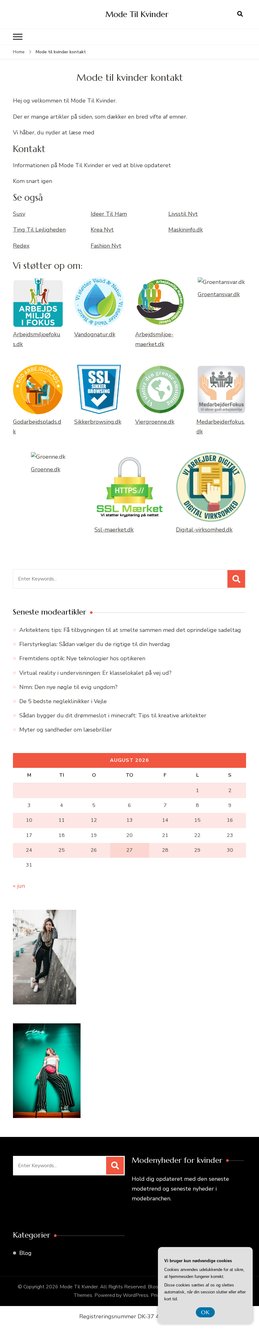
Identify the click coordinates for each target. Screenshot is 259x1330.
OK (205, 1312)
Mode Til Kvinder (136, 14)
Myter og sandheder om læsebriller (65, 729)
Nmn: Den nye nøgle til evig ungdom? (68, 687)
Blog (25, 1253)
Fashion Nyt (106, 246)
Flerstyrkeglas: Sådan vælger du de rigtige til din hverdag (94, 644)
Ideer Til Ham (109, 214)
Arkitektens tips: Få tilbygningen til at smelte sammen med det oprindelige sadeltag (130, 630)
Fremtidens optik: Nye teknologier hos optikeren (82, 658)
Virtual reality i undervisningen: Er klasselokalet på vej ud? (95, 673)
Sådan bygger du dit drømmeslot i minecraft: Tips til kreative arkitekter (112, 715)
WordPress (135, 1295)
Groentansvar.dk (219, 294)
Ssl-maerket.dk (114, 529)
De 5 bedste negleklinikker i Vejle (63, 701)
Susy (19, 214)
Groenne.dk (45, 469)
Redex (21, 246)
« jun (19, 886)
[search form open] (240, 14)
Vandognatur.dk (94, 334)
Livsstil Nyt (183, 214)
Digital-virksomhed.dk (204, 529)
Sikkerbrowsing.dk (97, 422)
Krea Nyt (102, 229)
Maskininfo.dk (185, 229)
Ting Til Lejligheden (39, 229)
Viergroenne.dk (154, 422)
